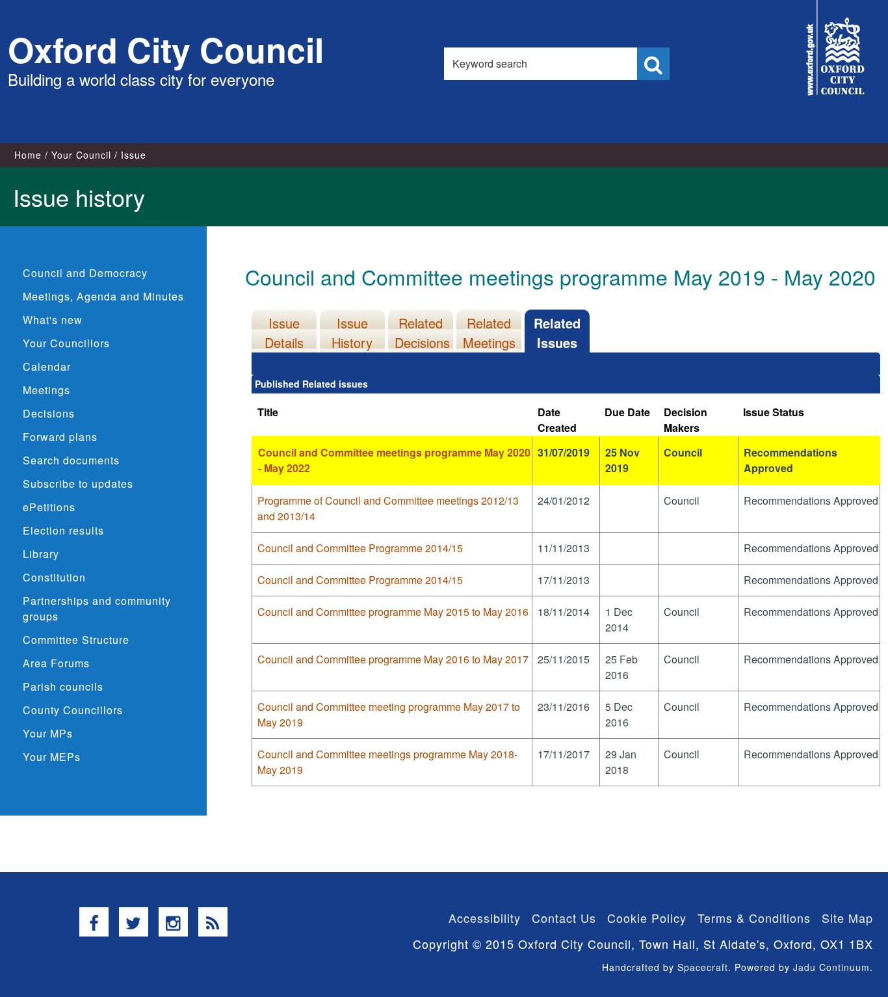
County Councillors (73, 709)
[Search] (653, 63)
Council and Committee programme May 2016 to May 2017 (393, 659)
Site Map (847, 917)
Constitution (54, 577)
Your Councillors (66, 343)
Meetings (46, 389)
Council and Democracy (85, 272)
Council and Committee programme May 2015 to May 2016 (393, 611)
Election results (63, 530)
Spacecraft (702, 967)
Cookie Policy (646, 917)
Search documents (71, 460)
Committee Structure (76, 639)
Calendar (47, 366)
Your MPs (48, 733)
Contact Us (564, 917)
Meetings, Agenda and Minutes (103, 296)
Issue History (352, 332)
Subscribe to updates (78, 483)
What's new (53, 319)
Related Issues (557, 332)
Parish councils (63, 686)
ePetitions (49, 506)
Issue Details (284, 332)
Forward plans (60, 436)
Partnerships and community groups (97, 608)
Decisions (49, 413)
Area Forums (56, 663)
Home (28, 154)
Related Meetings (489, 332)
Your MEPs (52, 756)
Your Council (81, 154)
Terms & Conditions (754, 917)
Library (41, 553)
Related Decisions (422, 332)
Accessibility (485, 917)
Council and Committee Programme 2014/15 (360, 547)
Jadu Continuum (831, 967)
